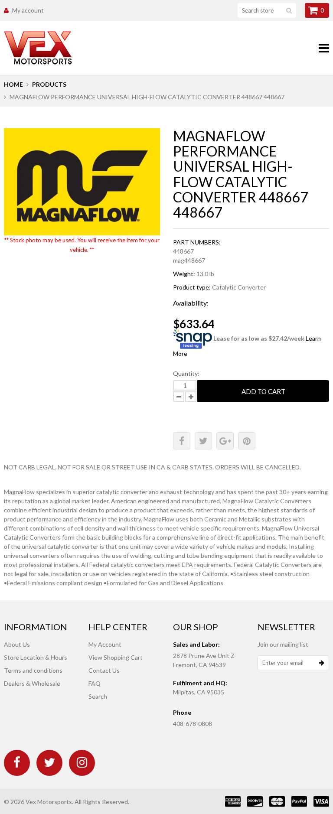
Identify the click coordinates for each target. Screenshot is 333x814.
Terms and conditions (33, 670)
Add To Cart (263, 391)
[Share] (181, 440)
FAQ (94, 683)
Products (49, 84)
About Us (17, 644)
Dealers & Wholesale (32, 683)
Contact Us (104, 670)
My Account (104, 644)
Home (13, 84)
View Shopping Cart (115, 657)
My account (28, 10)
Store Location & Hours (35, 657)
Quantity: (186, 373)
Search (97, 696)
